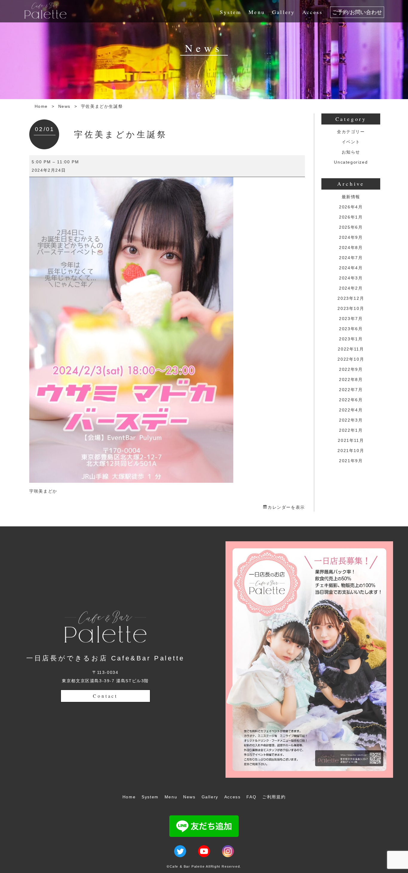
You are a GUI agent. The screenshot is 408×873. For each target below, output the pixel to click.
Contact (105, 696)
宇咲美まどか (43, 491)
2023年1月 (351, 338)
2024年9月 (351, 237)
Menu (257, 12)
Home (41, 106)
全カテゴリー (351, 131)
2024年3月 (351, 278)
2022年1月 (351, 430)
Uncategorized (351, 162)
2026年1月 (351, 217)
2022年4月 (351, 410)
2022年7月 (351, 389)
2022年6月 (351, 399)
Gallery (283, 12)
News (64, 106)
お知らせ (351, 152)
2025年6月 (351, 227)
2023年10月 (351, 308)
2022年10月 (351, 359)
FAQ (251, 796)
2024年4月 (351, 267)
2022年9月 (351, 369)
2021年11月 (351, 440)
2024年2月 (351, 288)
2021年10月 (351, 450)
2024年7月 (351, 257)
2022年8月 (351, 379)
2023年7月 (351, 318)
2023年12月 (351, 298)
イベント (351, 141)
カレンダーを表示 (286, 507)
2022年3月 (351, 420)
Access (312, 12)
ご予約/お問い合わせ (357, 12)
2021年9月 (351, 460)
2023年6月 (351, 328)
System (230, 12)
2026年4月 (351, 207)
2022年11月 (351, 349)
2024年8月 (351, 247)
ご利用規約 (274, 796)
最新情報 (351, 196)
